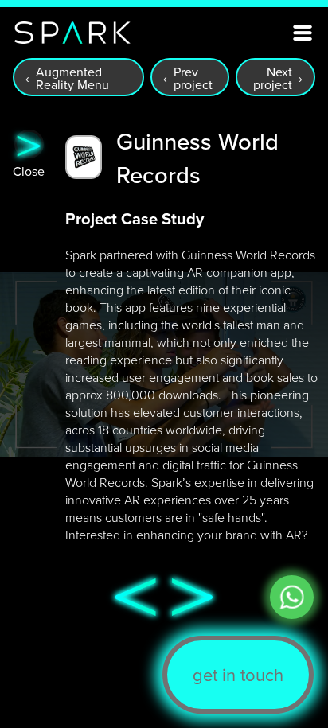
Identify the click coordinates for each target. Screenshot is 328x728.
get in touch (238, 674)
